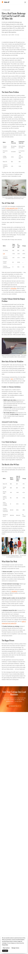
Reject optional (6, 947)
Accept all (5, 950)
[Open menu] (25, 2)
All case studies (6, 10)
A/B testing (13, 288)
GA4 (12, 379)
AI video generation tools (11, 208)
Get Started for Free (13, 706)
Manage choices (15, 947)
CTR (4, 253)
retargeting (14, 591)
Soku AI (6, 2)
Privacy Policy (5, 944)
